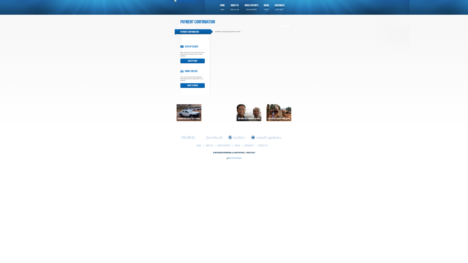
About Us (234, 7)
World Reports (251, 7)
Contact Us (263, 145)
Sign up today (192, 61)
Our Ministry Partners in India (249, 118)
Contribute (279, 7)
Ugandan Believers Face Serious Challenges (189, 119)
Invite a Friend (192, 85)
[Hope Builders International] (185, 1)
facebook (214, 137)
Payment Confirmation (189, 31)
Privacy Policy (250, 153)
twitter (239, 137)
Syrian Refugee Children (219, 114)
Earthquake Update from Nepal (279, 118)
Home (222, 7)
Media (266, 7)
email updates (269, 137)
